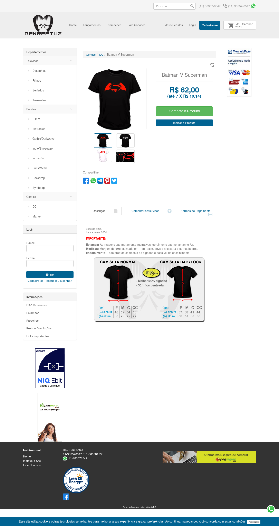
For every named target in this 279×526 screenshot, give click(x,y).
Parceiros (32, 320)
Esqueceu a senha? (59, 280)
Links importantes (37, 336)
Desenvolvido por (131, 507)
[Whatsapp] (253, 5)
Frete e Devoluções (39, 328)
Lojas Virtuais (146, 507)
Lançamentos (91, 25)
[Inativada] (50, 368)
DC (101, 54)
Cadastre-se (210, 25)
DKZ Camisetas (36, 305)
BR (154, 507)
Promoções (114, 25)
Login (192, 25)
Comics (91, 54)
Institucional (32, 450)
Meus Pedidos (173, 25)
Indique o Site (32, 460)
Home (73, 25)
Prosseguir (254, 521)
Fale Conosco (136, 25)
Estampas (32, 312)
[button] (88, 98)
